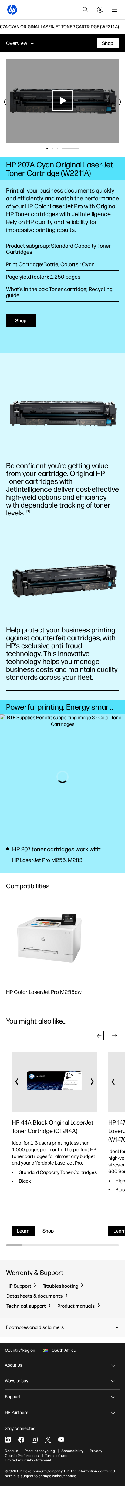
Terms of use (56, 1456)
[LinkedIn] (8, 1440)
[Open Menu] (114, 9)
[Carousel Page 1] (55, 148)
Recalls (11, 1451)
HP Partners (17, 1412)
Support (13, 1396)
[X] (48, 1440)
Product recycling (40, 1451)
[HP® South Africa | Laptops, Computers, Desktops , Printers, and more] (12, 9)
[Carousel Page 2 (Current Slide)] (67, 148)
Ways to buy (16, 1381)
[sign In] (100, 9)
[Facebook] (21, 1440)
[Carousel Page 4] (78, 148)
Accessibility (72, 1451)
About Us (13, 1365)
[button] (99, 1035)
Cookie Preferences (22, 1456)
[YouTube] (61, 1440)
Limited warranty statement (28, 1460)
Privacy (96, 1451)
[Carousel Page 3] (73, 148)
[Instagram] (35, 1440)
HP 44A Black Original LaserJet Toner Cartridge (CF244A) (52, 1127)
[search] (85, 9)
